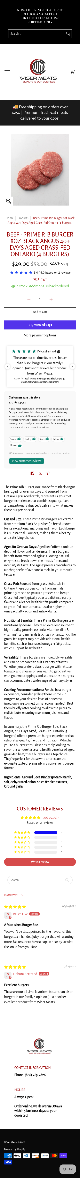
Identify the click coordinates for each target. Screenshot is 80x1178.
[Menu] (7, 72)
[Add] (51, 299)
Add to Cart (40, 311)
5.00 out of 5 (50, 817)
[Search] (68, 34)
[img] (15, 907)
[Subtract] (28, 299)
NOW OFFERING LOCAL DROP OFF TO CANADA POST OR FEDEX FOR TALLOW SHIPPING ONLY (40, 16)
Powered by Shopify (14, 1149)
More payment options (40, 335)
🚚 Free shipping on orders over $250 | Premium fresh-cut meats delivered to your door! (40, 112)
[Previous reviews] (7, 366)
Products (23, 218)
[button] (72, 72)
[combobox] (36, 34)
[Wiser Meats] (39, 71)
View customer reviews (26, 461)
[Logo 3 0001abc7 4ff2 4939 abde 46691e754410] (40, 1047)
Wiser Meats (10, 1142)
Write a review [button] (40, 861)
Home (10, 218)
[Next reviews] (72, 366)
